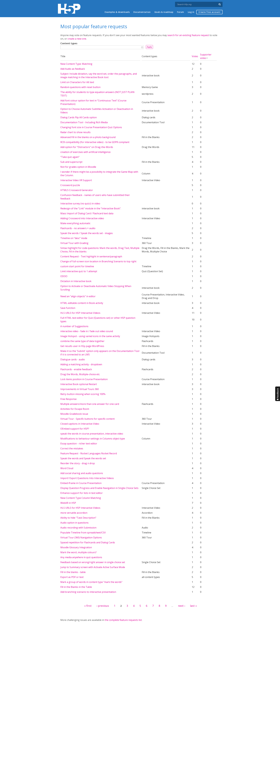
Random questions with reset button (80, 87)
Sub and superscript (71, 162)
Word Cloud (66, 468)
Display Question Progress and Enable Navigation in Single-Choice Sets (99, 488)
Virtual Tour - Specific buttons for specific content (87, 418)
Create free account (209, 12)
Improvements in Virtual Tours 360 (79, 389)
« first (88, 605)
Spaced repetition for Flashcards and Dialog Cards (87, 542)
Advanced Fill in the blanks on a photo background (88, 137)
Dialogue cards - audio (72, 359)
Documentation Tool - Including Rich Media (84, 122)
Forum (180, 12)
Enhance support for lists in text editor (81, 493)
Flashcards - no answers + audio (77, 228)
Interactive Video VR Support (76, 180)
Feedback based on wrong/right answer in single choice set (92, 562)
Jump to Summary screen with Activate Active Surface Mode (92, 567)
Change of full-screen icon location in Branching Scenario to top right (98, 261)
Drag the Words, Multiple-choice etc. (80, 374)
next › (181, 605)
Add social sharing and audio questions (81, 473)
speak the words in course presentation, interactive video (91, 433)
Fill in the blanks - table (73, 572)
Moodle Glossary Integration (76, 547)
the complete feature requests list (123, 620)
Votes (195, 56)
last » (193, 605)
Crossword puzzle (70, 185)
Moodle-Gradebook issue (74, 413)
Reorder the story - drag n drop (77, 463)
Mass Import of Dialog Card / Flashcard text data (86, 213)
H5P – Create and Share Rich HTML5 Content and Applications (69, 8)
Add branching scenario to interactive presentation (88, 591)
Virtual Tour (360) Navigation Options (81, 537)
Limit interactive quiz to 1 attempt (78, 271)
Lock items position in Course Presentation (84, 379)
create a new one (77, 38)
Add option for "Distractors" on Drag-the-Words (86, 147)
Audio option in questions (74, 522)
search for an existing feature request (188, 35)
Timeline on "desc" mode (73, 238)
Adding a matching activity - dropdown (81, 364)
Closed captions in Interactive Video (79, 423)
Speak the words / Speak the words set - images (86, 233)
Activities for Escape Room (74, 409)
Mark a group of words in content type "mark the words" (91, 582)
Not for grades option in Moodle (78, 166)
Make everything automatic (75, 223)
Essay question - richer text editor (78, 443)
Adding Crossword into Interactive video (82, 218)
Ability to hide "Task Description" (78, 517)
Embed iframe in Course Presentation (81, 483)
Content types (68, 43)
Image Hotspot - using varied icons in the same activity (90, 336)
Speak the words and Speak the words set (83, 458)
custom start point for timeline (77, 266)
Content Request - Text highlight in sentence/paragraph (91, 256)
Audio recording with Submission (78, 527)
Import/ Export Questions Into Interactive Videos (87, 478)
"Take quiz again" (69, 157)
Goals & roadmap (163, 12)
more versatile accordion (73, 512)
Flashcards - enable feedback (76, 369)
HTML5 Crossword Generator (76, 190)
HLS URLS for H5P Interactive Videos (80, 312)
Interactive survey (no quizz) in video (80, 203)
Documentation (142, 12)
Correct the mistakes (71, 448)
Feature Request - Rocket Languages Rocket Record (88, 453)
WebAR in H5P (68, 502)
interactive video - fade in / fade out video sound (86, 331)
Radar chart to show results (75, 132)
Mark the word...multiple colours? (78, 552)
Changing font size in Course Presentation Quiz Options (91, 127)
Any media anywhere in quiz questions (81, 557)
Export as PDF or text (72, 577)
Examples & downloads (117, 12)
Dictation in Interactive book (75, 281)
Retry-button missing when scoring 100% (82, 394)
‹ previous (103, 605)
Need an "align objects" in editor (78, 296)
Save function (67, 308)
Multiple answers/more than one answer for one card (89, 404)
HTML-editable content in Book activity (81, 303)
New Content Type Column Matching (80, 498)
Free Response (68, 399)
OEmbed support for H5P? (74, 428)
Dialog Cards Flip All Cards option (78, 117)
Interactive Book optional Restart (78, 384)
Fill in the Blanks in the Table (76, 587)
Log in (191, 12)
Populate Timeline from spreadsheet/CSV (83, 532)
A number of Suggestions (74, 326)
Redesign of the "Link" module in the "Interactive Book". (90, 208)
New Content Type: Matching (76, 63)
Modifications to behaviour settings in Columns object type (92, 438)
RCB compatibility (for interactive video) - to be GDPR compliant (94, 142)
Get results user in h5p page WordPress (82, 346)
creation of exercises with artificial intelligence (85, 152)
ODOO (63, 276)
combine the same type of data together (82, 341)
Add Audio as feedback (72, 68)
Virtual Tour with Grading (74, 243)
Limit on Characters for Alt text (77, 82)
